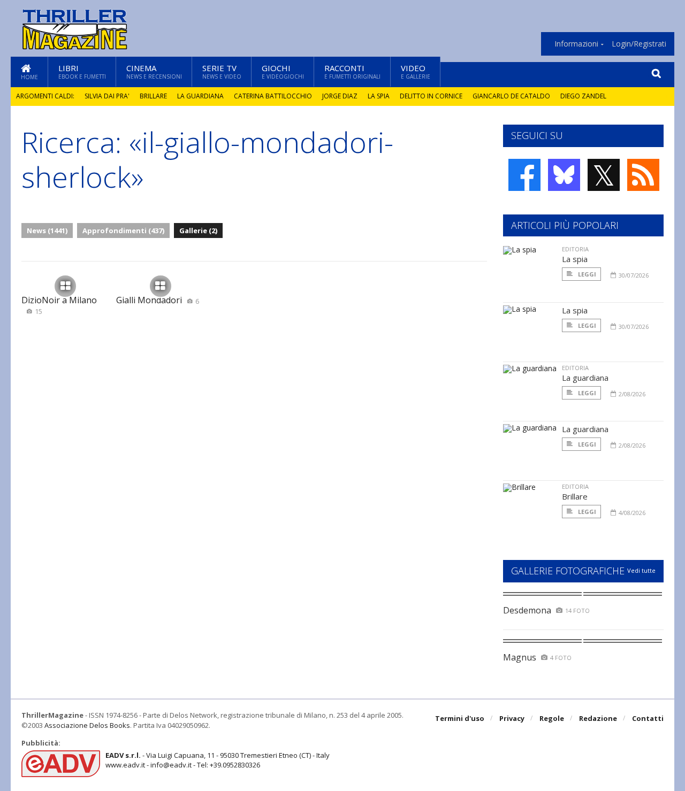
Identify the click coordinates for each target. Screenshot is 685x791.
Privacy (511, 718)
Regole (551, 718)
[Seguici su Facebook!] (524, 175)
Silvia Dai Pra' (107, 96)
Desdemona (527, 610)
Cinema (154, 71)
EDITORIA (575, 249)
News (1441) (47, 230)
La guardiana (200, 96)
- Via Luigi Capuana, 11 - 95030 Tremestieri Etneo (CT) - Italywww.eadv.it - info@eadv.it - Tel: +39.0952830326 (217, 760)
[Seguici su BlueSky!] (564, 175)
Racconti (352, 71)
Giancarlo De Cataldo (511, 96)
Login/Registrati (639, 44)
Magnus (519, 657)
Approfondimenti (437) (123, 230)
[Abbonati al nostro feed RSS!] (643, 175)
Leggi (586, 274)
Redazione (598, 718)
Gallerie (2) (198, 230)
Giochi (283, 71)
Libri (82, 71)
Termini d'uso (459, 718)
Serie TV (221, 71)
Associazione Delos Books (87, 725)
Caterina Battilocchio (273, 96)
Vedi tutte (641, 570)
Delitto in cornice (431, 96)
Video (415, 71)
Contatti (648, 718)
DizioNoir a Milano (59, 305)
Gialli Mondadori (157, 300)
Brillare (153, 96)
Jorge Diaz (339, 96)
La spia (379, 96)
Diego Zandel (583, 96)
